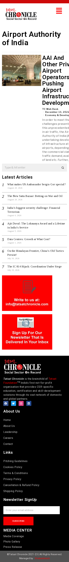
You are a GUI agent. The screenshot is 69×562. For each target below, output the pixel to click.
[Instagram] (21, 403)
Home (7, 420)
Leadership (10, 432)
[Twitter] (13, 403)
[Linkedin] (28, 403)
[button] (59, 10)
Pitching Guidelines (15, 461)
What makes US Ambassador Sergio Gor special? (36, 184)
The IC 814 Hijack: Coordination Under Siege (34, 266)
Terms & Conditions (15, 473)
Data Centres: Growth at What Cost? (28, 239)
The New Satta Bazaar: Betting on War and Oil (34, 196)
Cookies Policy (12, 467)
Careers (8, 438)
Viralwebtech (42, 558)
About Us (9, 426)
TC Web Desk (50, 109)
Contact (8, 444)
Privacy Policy (12, 479)
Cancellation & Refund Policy (21, 485)
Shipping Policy (13, 491)
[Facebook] (5, 403)
